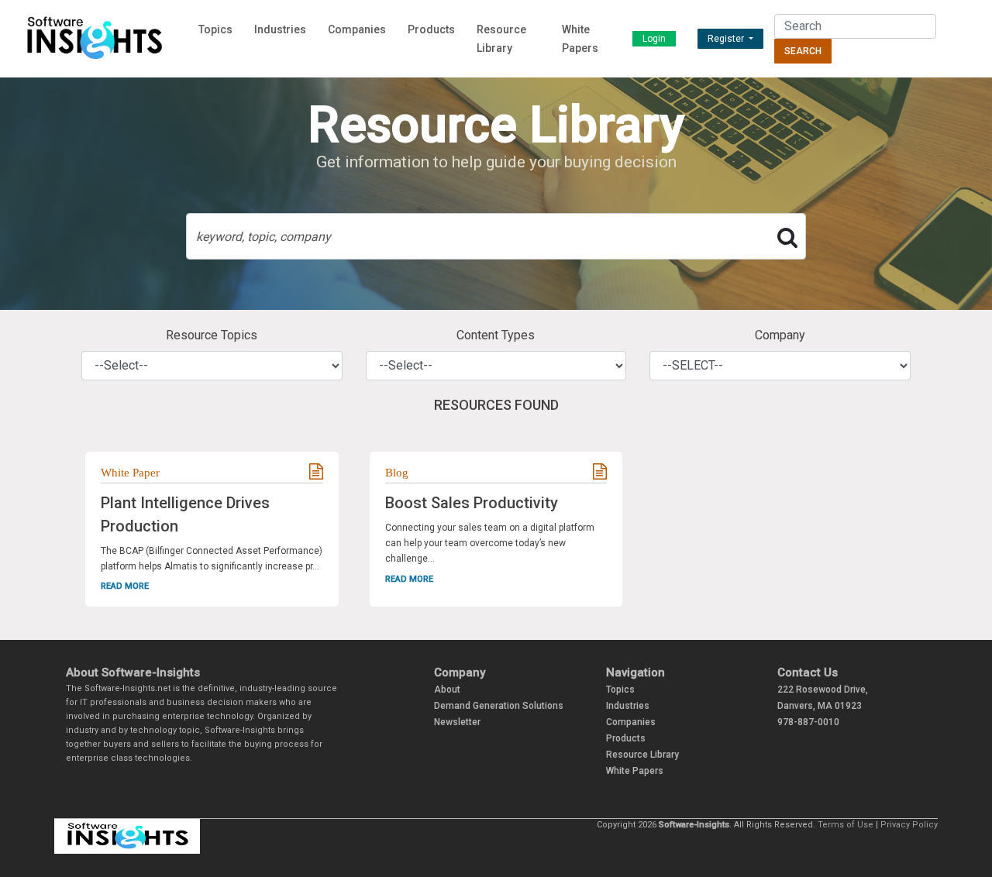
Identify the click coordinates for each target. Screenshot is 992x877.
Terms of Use (845, 825)
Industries (280, 29)
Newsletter (457, 722)
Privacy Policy (909, 825)
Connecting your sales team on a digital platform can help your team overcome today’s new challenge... (489, 543)
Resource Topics (211, 335)
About (447, 689)
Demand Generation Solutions (498, 705)
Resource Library (642, 754)
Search (803, 51)
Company (780, 335)
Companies (357, 29)
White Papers (634, 770)
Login (654, 38)
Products (431, 29)
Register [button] (727, 38)
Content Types (495, 335)
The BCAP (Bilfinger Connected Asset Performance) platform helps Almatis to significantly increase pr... (211, 558)
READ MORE (125, 586)
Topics (215, 29)
